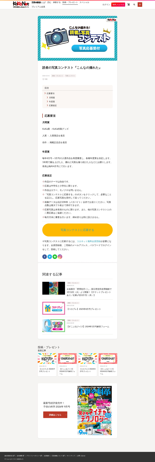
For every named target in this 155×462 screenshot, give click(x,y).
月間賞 (52, 97)
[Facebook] (44, 256)
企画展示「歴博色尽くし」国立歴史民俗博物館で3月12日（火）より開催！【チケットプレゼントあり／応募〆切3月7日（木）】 (89, 292)
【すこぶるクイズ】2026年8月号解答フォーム (108, 371)
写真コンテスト (70, 76)
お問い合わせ (81, 455)
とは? (43, 2)
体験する (57, 2)
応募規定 (53, 105)
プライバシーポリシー (33, 455)
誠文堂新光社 (9, 455)
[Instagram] (60, 256)
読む (49, 2)
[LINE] (55, 256)
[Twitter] (49, 256)
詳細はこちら (55, 414)
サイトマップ (71, 455)
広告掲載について (57, 455)
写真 (46, 79)
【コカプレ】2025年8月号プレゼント (84, 309)
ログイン (106, 4)
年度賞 (52, 101)
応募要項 (50, 93)
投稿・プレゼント (70, 2)
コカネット (20, 459)
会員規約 (46, 455)
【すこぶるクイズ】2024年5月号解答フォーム (88, 326)
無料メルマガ (118, 4)
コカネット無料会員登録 (89, 241)
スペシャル (84, 2)
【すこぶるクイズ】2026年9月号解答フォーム (67, 371)
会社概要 (19, 455)
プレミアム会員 (38, 6)
